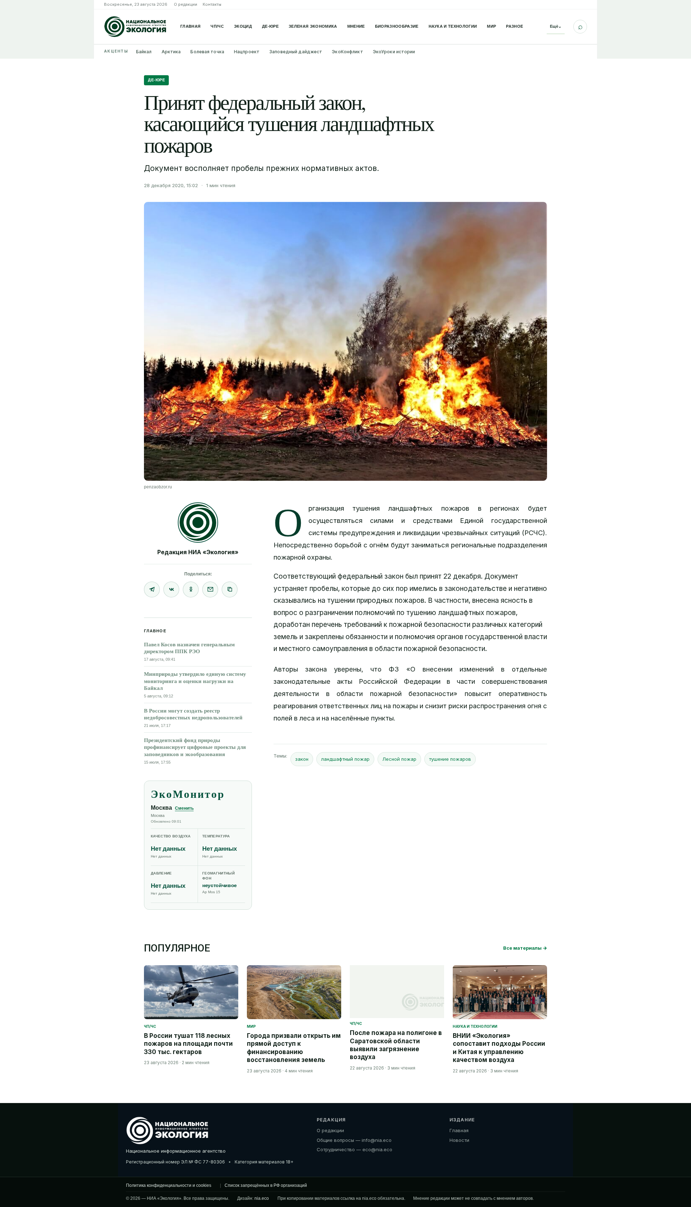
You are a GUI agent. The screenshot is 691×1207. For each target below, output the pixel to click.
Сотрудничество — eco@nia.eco (354, 1149)
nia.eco (261, 1198)
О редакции (185, 4)
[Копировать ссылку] (230, 589)
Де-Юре (270, 26)
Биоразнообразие (397, 26)
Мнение (356, 26)
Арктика (171, 51)
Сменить (184, 808)
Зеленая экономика (313, 26)
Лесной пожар (399, 759)
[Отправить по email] (210, 589)
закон (301, 759)
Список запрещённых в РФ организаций (266, 1185)
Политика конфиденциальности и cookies (168, 1185)
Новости (459, 1140)
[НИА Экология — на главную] (135, 26)
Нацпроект (246, 51)
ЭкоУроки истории (394, 51)
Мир (491, 26)
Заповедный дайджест (295, 51)
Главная (190, 26)
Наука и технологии (453, 26)
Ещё (555, 26)
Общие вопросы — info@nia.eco (354, 1140)
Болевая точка (207, 51)
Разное (514, 26)
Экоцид (243, 26)
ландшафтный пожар (345, 759)
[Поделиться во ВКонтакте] (171, 589)
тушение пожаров (450, 759)
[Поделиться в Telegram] (152, 589)
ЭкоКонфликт (347, 51)
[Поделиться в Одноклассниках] (191, 589)
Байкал (144, 51)
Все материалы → (525, 948)
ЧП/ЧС (217, 26)
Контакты (212, 4)
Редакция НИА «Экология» (198, 552)
